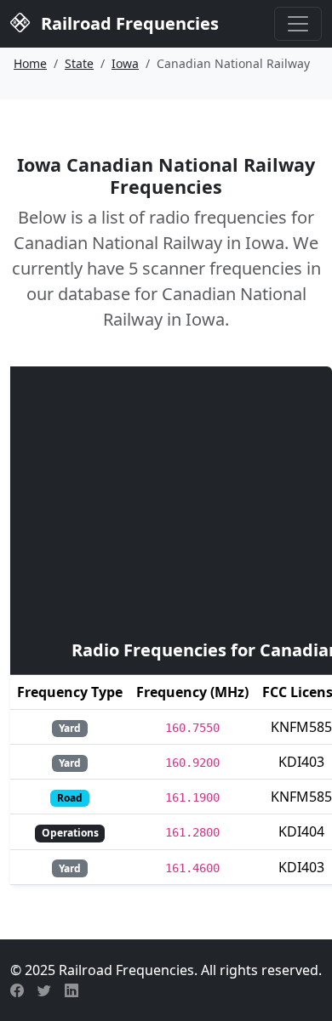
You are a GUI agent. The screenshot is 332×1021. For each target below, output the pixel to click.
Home (30, 63)
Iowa (125, 63)
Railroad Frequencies (128, 23)
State (79, 63)
